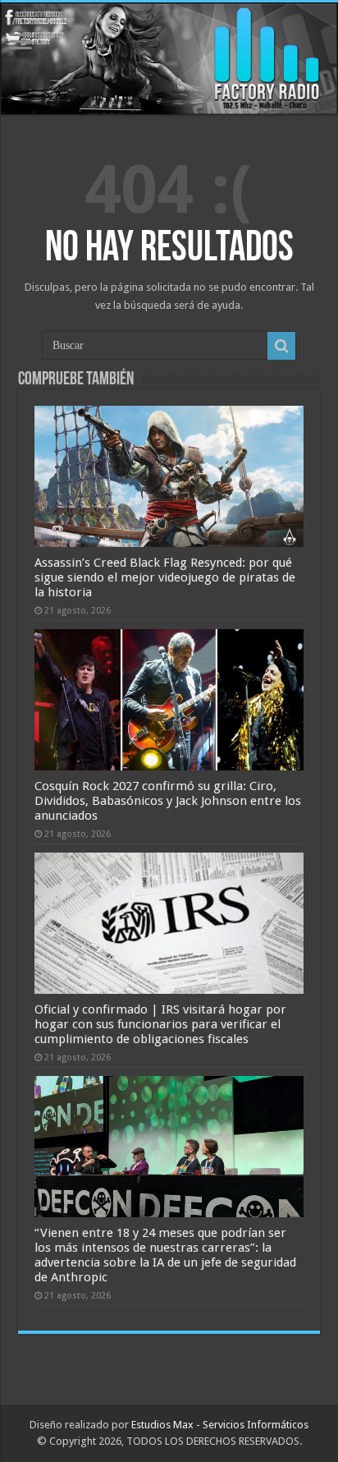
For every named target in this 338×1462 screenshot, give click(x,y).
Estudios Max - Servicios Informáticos (219, 1424)
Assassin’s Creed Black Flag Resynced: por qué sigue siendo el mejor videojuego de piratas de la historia (164, 577)
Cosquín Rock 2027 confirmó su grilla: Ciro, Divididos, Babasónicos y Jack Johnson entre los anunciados (167, 801)
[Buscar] (281, 346)
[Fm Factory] (169, 58)
